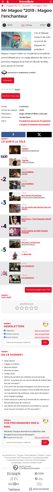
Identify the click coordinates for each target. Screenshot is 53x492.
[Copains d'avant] (13, 484)
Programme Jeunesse (29, 121)
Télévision (10, 331)
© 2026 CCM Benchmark (32, 463)
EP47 (42, 25)
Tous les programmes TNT (38, 289)
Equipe (20, 455)
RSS (18, 458)
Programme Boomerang (39, 124)
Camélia (27, 173)
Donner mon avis (10, 96)
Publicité (41, 455)
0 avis (17, 89)
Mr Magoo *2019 (40, 6)
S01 (23, 25)
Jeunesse (26, 6)
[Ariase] (13, 489)
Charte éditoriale (30, 455)
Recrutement (26, 458)
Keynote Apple (10, 367)
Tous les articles (10, 458)
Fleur (27, 185)
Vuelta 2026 (9, 374)
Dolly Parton (9, 361)
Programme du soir (14, 437)
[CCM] (39, 473)
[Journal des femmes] (13, 473)
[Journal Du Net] (13, 478)
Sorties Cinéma (12, 334)
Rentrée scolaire (11, 370)
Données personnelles (40, 458)
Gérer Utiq (28, 460)
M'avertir (7, 80)
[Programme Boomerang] (4, 73)
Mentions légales (40, 460)
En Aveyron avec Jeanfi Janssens (33, 196)
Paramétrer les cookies (16, 460)
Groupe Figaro (17, 463)
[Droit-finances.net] (39, 478)
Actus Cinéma (12, 337)
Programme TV (13, 6)
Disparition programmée (30, 149)
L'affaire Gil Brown (27, 161)
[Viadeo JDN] (39, 484)
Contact (48, 455)
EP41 (10, 25)
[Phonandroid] (39, 489)
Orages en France (11, 364)
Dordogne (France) (30, 243)
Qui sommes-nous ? (9, 455)
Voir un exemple (42, 331)
